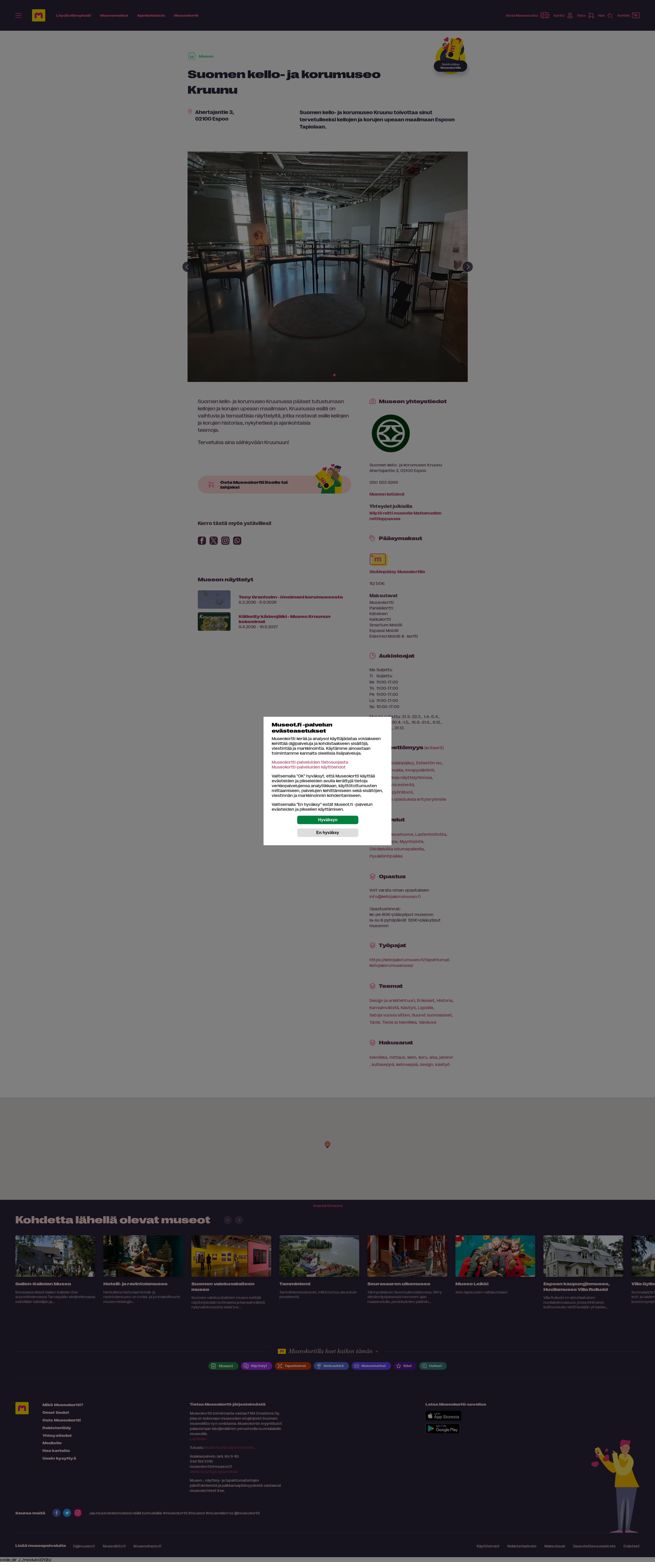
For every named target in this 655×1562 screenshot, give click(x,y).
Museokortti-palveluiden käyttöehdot (309, 766)
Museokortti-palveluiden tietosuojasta (310, 761)
